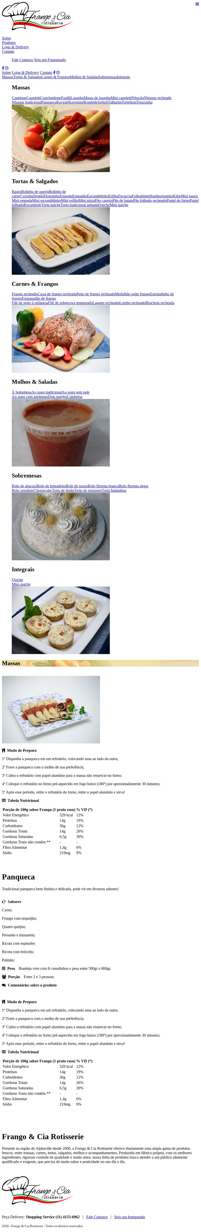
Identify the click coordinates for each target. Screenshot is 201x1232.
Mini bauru (189, 196)
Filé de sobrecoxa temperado (70, 303)
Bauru (16, 192)
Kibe (177, 196)
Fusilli (66, 98)
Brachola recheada (160, 303)
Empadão (79, 196)
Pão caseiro (104, 200)
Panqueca (48, 102)
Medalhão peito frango (132, 294)
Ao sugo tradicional (46, 392)
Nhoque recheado (157, 98)
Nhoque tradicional (26, 102)
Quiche (104, 205)
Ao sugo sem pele (75, 392)
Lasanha (77, 98)
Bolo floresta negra (133, 486)
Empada (66, 196)
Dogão (38, 196)
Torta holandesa (114, 490)
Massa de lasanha (97, 98)
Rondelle (91, 102)
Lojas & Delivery (15, 47)
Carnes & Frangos (56, 77)
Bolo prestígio (23, 490)
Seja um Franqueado (50, 60)
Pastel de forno (178, 200)
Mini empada (22, 200)
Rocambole (32, 205)
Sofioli (103, 102)
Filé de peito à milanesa (30, 303)
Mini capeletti (121, 98)
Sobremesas (107, 77)
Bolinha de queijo (35, 192)
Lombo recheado (132, 303)
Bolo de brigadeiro (51, 486)
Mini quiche (119, 205)
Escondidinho (97, 196)
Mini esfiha (69, 200)
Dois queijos (57, 397)
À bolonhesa (21, 392)
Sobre (6, 38)
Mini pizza (86, 200)
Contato (8, 51)
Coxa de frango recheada (57, 294)
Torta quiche (51, 205)
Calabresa (74, 397)
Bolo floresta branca (103, 486)
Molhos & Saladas (84, 77)
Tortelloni (129, 102)
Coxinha (26, 196)
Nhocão (138, 98)
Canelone (19, 98)
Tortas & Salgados (27, 77)
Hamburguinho (161, 196)
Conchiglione (50, 98)
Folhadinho (141, 196)
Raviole (62, 102)
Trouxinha (144, 102)
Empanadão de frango (39, 298)
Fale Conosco (22, 60)
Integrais (123, 77)
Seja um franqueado (129, 1217)
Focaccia (125, 196)
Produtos (9, 43)
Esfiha (113, 196)
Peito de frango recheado (95, 294)
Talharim (115, 102)
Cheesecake (43, 490)
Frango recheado (25, 294)
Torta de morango (88, 490)
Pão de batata (123, 200)
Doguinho (52, 196)
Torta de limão (63, 490)
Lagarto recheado (105, 303)
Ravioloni (76, 102)
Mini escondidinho (46, 200)
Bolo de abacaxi (24, 486)
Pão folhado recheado (150, 200)
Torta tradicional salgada (79, 205)
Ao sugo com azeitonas (30, 397)
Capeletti (33, 98)
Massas (7, 77)
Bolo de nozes (77, 486)
